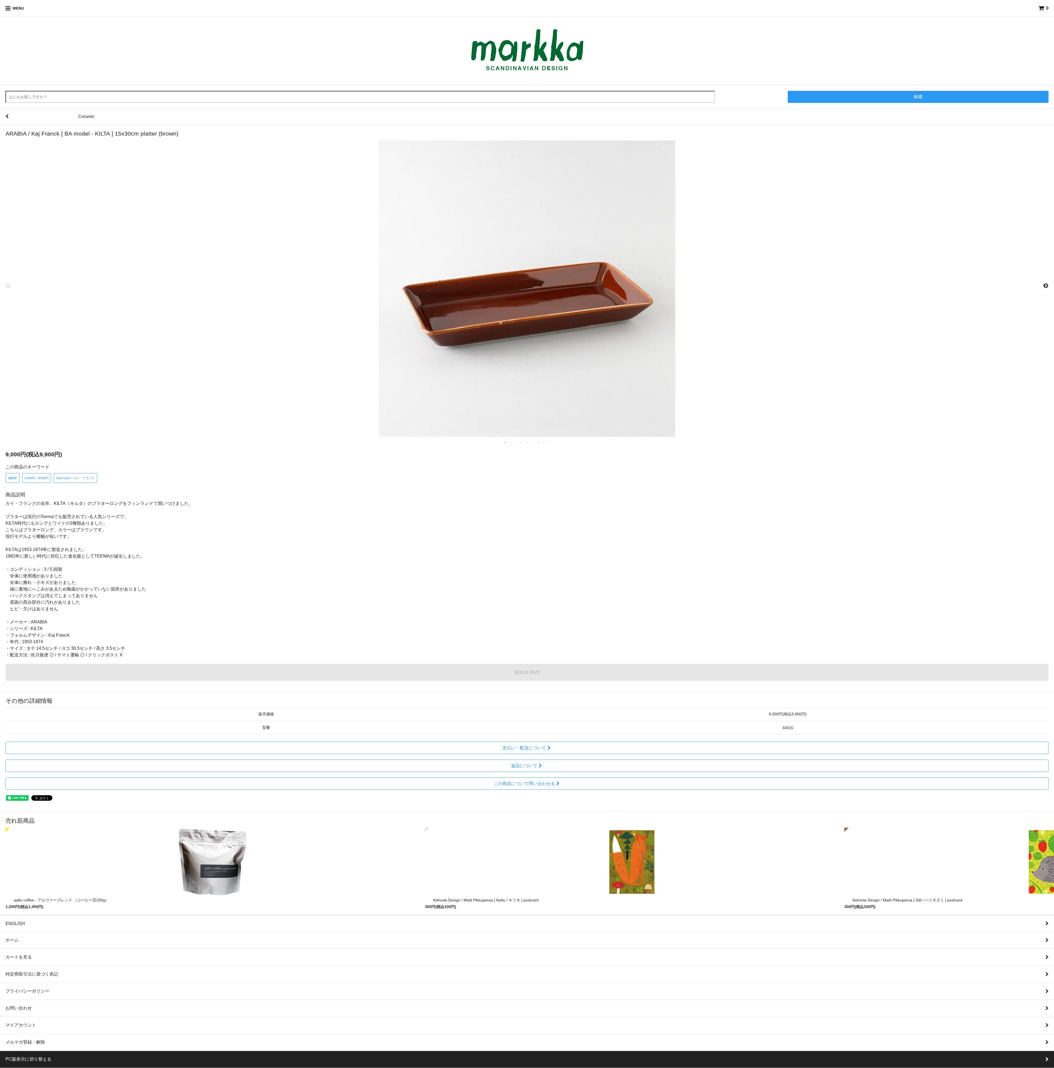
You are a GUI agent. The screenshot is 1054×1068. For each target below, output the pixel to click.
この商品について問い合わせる (524, 783)
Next (1045, 286)
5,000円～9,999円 (37, 478)
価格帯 (12, 478)
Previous (8, 286)
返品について (524, 765)
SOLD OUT (527, 672)
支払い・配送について (524, 748)
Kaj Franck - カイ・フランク (75, 478)
